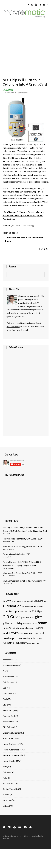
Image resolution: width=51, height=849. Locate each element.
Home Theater (9, 761)
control (39, 606)
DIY (29, 611)
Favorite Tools (9, 716)
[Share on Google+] (47, 249)
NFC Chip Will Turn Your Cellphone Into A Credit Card (25, 82)
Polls (5, 778)
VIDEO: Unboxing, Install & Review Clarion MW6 (25, 580)
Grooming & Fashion (12, 732)
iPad (22, 628)
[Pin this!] (44, 249)
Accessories (8, 659)
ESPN (35, 611)
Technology (21, 642)
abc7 (22, 601)
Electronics (8, 710)
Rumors (6, 794)
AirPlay (26, 601)
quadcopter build (26, 638)
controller (7, 611)
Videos (6, 806)
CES (4, 688)
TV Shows (7, 800)
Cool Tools (7, 693)
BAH (23, 607)
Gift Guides (8, 727)
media (36, 628)
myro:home (23, 633)
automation (12, 606)
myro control (36, 633)
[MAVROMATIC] (24, 17)
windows (35, 643)
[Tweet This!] (41, 249)
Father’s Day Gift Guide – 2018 (16, 554)
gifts (38, 617)
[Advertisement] (25, 48)
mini (40, 627)
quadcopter (10, 638)
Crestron (23, 611)
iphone (28, 628)
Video (29, 643)
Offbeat (6, 772)
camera (28, 606)
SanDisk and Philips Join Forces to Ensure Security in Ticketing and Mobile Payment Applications (23, 215)
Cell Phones (8, 89)
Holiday (18, 623)
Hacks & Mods (9, 738)
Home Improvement (12, 755)
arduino (39, 600)
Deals (5, 699)
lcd (32, 628)
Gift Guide (11, 616)
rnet (40, 638)
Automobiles (8, 676)
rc (37, 638)
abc (18, 601)
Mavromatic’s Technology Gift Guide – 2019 (22, 538)
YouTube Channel (20, 330)
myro (14, 633)
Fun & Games (8, 721)
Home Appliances (11, 744)
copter (16, 611)
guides (6, 623)
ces (34, 606)
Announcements (10, 665)
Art (4, 671)
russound (8, 642)
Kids (5, 766)
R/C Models (8, 783)
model (6, 633)
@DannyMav (33, 323)
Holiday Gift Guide (30, 623)
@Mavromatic (13, 326)
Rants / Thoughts (10, 789)
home (42, 622)
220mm (7, 600)
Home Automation (12, 627)
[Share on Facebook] (39, 249)
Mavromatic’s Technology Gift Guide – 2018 (22, 546)
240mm (14, 601)
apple (32, 601)
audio (46, 601)
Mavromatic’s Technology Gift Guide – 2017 (22, 573)
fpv (40, 611)
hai (11, 623)
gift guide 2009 (28, 617)
